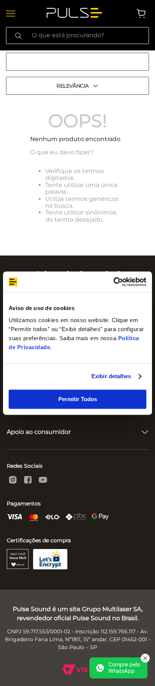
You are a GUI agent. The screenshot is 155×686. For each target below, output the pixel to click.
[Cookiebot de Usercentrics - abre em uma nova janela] (113, 282)
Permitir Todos (77, 399)
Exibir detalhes (111, 376)
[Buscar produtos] (18, 35)
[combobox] (77, 35)
